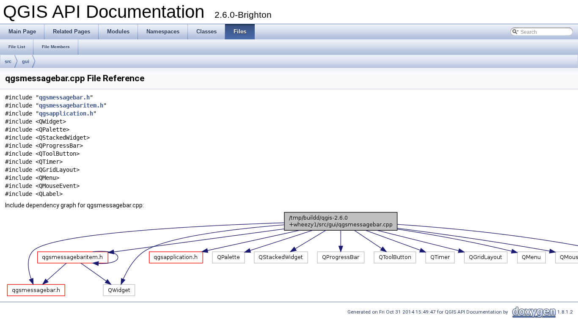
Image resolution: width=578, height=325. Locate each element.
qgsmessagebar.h (64, 97)
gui (25, 61)
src (8, 61)
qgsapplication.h (66, 113)
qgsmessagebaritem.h (71, 105)
